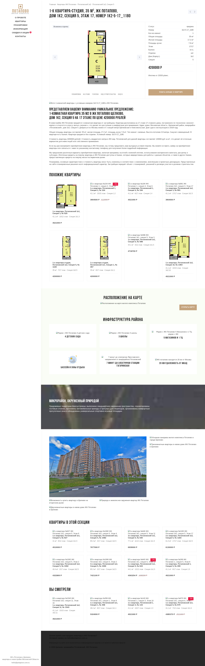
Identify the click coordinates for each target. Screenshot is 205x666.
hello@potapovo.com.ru (77, 638)
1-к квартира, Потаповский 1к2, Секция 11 (66, 606)
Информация (20, 29)
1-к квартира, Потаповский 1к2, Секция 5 (66, 565)
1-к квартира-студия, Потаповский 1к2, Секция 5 (66, 265)
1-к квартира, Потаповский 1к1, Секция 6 (179, 604)
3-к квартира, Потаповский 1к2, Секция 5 (104, 537)
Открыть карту (188, 307)
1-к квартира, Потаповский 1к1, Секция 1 (104, 604)
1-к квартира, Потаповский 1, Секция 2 (103, 189)
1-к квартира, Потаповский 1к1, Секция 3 (66, 212)
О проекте (20, 18)
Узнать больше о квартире (171, 92)
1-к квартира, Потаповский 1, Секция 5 (178, 565)
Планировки (20, 25)
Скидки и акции (20, 33)
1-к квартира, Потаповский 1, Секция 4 (141, 189)
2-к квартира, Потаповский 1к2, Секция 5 (179, 537)
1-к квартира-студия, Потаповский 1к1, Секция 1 (103, 265)
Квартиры (20, 21)
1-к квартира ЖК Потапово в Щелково (195, 12)
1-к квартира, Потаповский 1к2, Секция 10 (179, 264)
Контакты (20, 36)
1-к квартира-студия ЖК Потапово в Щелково (190, 12)
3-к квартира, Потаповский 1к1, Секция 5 (141, 537)
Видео (120, 94)
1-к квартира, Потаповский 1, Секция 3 (141, 604)
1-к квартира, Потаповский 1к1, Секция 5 (141, 241)
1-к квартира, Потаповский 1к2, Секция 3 (179, 189)
